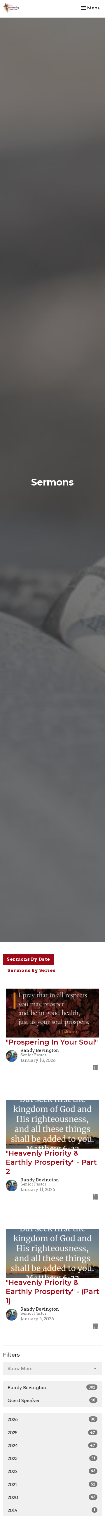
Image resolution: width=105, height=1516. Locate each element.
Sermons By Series (31, 970)
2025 (51, 1432)
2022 (51, 1471)
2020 (51, 1497)
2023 (51, 1458)
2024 (51, 1445)
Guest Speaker (51, 1400)
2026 (51, 1419)
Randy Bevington (51, 1387)
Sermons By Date (28, 959)
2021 (51, 1484)
